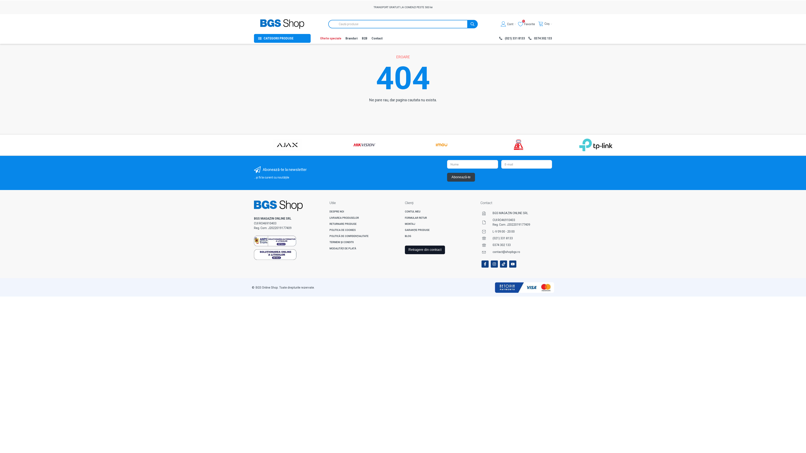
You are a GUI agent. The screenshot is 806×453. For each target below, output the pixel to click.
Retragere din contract (424, 249)
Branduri (351, 38)
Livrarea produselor (344, 217)
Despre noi (337, 211)
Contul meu (412, 211)
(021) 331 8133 (503, 238)
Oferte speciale (330, 38)
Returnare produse (343, 224)
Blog (408, 236)
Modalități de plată (343, 248)
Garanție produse (417, 230)
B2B (364, 38)
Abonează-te (461, 177)
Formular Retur (416, 217)
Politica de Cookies (343, 230)
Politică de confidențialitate (349, 236)
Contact (377, 38)
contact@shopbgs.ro (506, 252)
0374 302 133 (502, 245)
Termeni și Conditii (342, 242)
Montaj (410, 224)
